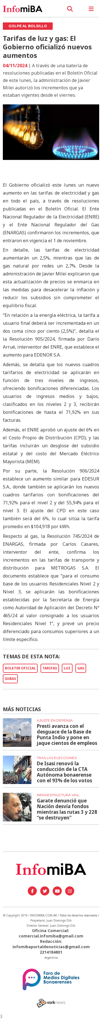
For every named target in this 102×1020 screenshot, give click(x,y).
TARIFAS (49, 668)
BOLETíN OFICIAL (20, 668)
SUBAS (10, 678)
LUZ (67, 668)
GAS (80, 668)
